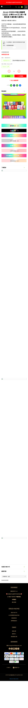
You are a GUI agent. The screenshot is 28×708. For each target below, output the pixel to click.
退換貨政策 (14, 618)
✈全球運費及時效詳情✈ (14, 615)
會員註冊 (14, 631)
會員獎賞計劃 (14, 636)
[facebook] (14, 85)
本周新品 (14, 599)
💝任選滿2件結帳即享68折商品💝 (14, 594)
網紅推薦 (14, 602)
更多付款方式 (14, 612)
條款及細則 (16, 678)
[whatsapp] (17, 85)
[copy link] (20, 85)
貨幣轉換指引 (14, 620)
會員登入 (14, 633)
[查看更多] (14, 48)
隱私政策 (11, 678)
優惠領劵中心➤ (14, 591)
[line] (11, 85)
